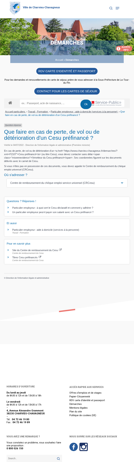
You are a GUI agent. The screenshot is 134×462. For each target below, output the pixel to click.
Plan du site (75, 411)
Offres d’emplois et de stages (85, 393)
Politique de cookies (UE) (82, 415)
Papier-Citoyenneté (79, 396)
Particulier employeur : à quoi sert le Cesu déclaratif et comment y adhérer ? (52, 207)
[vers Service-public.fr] (104, 103)
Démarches (75, 404)
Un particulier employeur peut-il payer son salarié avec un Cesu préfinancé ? (52, 212)
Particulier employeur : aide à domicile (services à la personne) (84, 111)
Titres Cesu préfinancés (25, 257)
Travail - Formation (38, 111)
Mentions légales (78, 408)
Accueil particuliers (15, 111)
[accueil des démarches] (10, 103)
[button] (117, 8)
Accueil (59, 59)
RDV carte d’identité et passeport (87, 400)
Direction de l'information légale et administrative (27, 278)
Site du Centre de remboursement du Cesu (35, 250)
